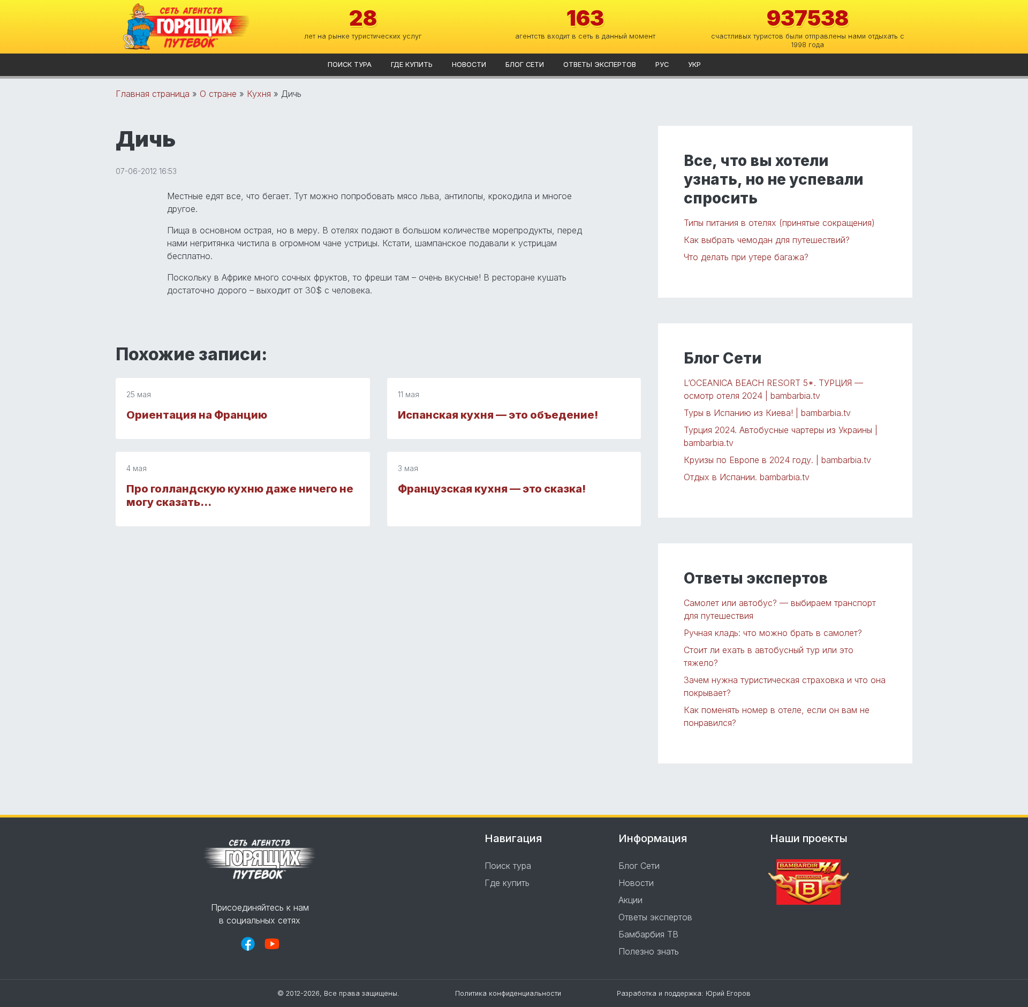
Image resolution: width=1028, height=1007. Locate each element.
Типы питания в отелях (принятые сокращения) (779, 222)
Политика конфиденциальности (508, 993)
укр (694, 64)
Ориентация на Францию (196, 414)
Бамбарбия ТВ (648, 934)
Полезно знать (648, 951)
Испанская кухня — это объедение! (498, 414)
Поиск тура (350, 64)
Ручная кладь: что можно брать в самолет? (773, 632)
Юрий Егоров (728, 993)
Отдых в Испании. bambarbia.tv (747, 477)
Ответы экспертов (599, 64)
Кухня (259, 93)
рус (662, 64)
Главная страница (153, 93)
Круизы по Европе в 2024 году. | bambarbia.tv (777, 460)
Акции (630, 900)
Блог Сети (524, 64)
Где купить (412, 64)
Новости (469, 64)
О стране (218, 93)
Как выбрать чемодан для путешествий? (767, 239)
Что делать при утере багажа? (746, 257)
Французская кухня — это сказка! (492, 488)
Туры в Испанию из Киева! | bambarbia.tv (767, 412)
